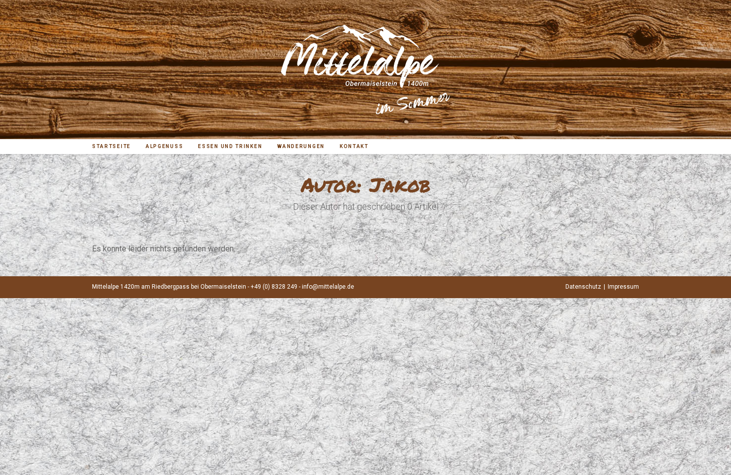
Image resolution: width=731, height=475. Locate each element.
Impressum (623, 286)
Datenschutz (583, 286)
